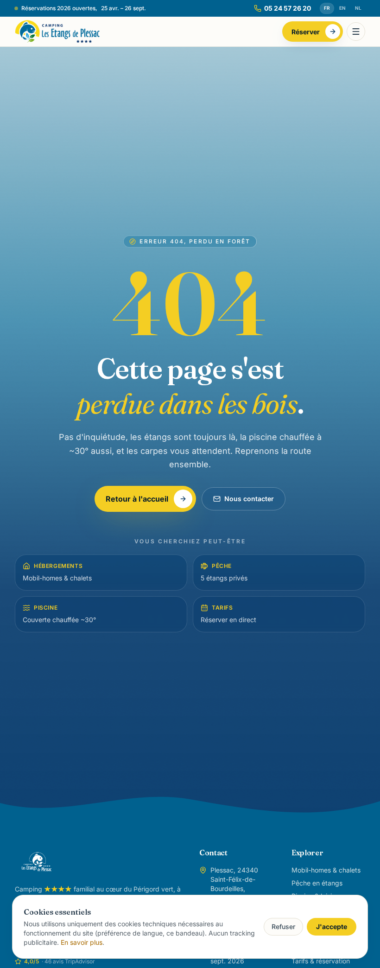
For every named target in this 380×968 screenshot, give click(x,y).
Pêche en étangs (316, 883)
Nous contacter (249, 499)
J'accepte (331, 926)
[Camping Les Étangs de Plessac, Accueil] (57, 32)
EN (342, 8)
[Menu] (356, 31)
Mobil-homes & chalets (326, 870)
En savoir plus (81, 942)
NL (358, 8)
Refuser (283, 926)
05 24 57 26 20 (287, 8)
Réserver (305, 32)
